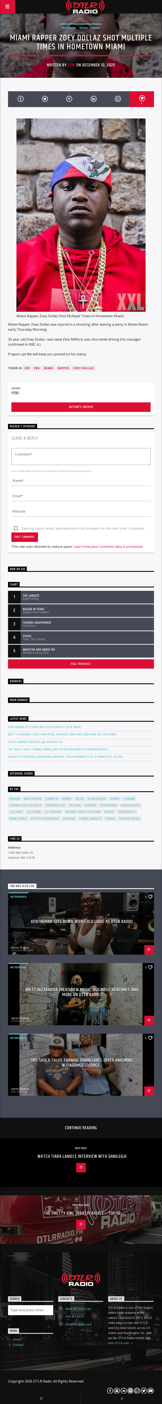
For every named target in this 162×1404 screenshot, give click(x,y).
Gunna (90, 805)
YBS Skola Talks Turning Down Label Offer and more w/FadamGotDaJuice (58, 749)
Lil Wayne (53, 812)
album (15, 799)
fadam (129, 799)
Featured (69, 28)
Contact (18, 1345)
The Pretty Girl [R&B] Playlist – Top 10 (82, 1213)
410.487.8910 (74, 1316)
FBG (37, 368)
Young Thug (129, 818)
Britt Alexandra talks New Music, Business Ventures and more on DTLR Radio (62, 734)
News (96, 28)
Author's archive (81, 407)
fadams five (55, 805)
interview (108, 805)
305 (27, 368)
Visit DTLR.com (119, 1343)
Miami (48, 368)
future (75, 805)
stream (69, 818)
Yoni (71, 65)
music (109, 812)
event (115, 799)
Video (110, 818)
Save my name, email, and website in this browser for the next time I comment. (83, 528)
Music (84, 28)
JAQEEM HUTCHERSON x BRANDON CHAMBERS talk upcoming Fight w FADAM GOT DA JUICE (65, 757)
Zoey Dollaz (83, 368)
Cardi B (52, 799)
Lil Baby (16, 812)
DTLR (80, 799)
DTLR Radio (97, 799)
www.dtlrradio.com (78, 1309)
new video (18, 818)
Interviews (18, 897)
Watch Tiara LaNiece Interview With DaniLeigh (82, 1156)
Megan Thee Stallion (82, 812)
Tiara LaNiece (90, 818)
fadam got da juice (25, 805)
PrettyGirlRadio (45, 818)
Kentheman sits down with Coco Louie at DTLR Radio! (45, 727)
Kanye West (130, 805)
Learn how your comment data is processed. (108, 546)
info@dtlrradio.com (78, 1324)
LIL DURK (34, 812)
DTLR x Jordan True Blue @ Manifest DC (35, 742)
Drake (67, 799)
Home (17, 1339)
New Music (127, 812)
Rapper (63, 368)
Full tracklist (81, 663)
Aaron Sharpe (20, 947)
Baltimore (33, 799)
